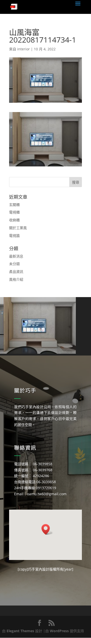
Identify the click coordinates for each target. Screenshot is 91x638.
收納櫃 (14, 220)
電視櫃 (14, 212)
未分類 (14, 263)
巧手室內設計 (38, 569)
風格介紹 (16, 279)
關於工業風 (18, 227)
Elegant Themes (20, 630)
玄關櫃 (14, 204)
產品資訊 (16, 271)
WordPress (59, 630)
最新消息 (16, 256)
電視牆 (14, 235)
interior (23, 49)
